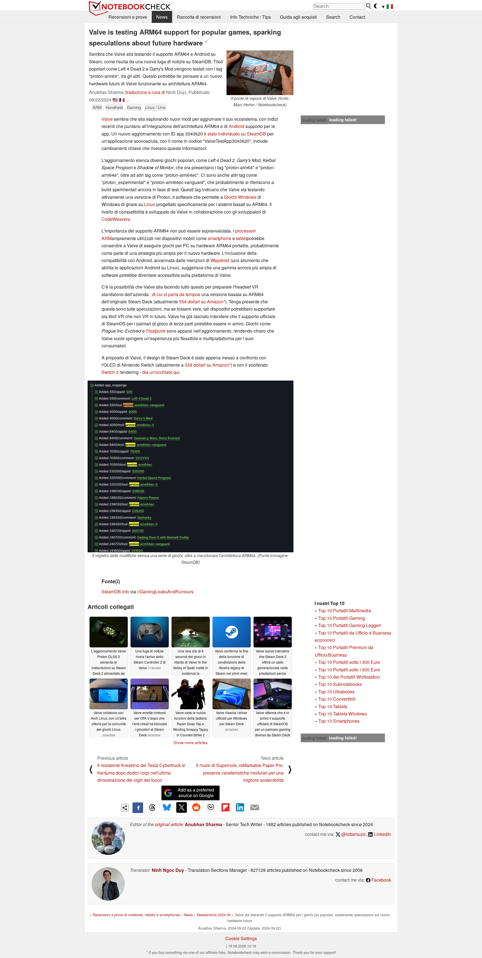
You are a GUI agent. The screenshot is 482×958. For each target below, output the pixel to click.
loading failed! (314, 120)
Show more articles (190, 742)
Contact (357, 17)
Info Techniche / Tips (250, 17)
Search (333, 17)
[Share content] (125, 807)
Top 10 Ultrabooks (336, 691)
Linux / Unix (155, 107)
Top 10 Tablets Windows (342, 713)
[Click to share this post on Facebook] (137, 807)
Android (236, 126)
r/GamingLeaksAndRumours (165, 591)
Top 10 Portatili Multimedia (344, 610)
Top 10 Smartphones (339, 721)
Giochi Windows (240, 197)
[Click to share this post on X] (181, 807)
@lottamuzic (353, 834)
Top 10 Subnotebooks (340, 684)
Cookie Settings (241, 938)
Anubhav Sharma (203, 824)
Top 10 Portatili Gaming (341, 618)
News (162, 17)
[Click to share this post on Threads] (152, 807)
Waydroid (220, 260)
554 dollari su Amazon (201, 301)
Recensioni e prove (128, 17)
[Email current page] (254, 807)
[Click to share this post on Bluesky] (167, 807)
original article (169, 824)
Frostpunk (155, 331)
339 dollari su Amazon (207, 365)
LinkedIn (382, 834)
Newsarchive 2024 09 (214, 914)
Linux (149, 204)
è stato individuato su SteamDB (235, 133)
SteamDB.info (115, 591)
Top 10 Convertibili (337, 699)
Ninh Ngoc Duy (168, 870)
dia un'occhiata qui (160, 372)
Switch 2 (110, 372)
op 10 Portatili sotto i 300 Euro (350, 662)
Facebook (380, 880)
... (127, 99)
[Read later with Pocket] (211, 807)
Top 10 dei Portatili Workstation (349, 677)
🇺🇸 (115, 99)
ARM (97, 107)
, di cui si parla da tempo (174, 294)
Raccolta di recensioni (199, 17)
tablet (241, 238)
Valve (107, 119)
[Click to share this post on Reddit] (196, 807)
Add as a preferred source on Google (196, 793)
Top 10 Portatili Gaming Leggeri (349, 625)
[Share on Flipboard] (225, 807)
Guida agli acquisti (298, 17)
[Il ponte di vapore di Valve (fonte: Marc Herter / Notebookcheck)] (259, 72)
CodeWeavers (116, 219)
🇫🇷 (122, 99)
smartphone (219, 238)
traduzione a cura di (145, 92)
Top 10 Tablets (332, 706)
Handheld (114, 107)
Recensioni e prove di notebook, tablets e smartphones (136, 914)
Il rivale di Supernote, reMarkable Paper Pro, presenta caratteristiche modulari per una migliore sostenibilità (240, 772)
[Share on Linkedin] (240, 807)
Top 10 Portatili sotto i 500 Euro (349, 669)
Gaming (134, 107)
